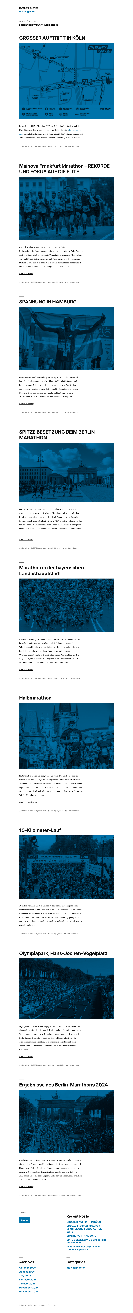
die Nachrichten (73, 146)
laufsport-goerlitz (28, 7)
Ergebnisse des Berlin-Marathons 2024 (63, 1085)
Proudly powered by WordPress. (44, 1305)
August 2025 (27, 1271)
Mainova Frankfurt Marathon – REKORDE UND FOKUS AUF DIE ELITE (64, 169)
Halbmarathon (35, 698)
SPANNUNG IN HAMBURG (48, 302)
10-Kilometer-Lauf (40, 830)
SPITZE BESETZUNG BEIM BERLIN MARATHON (57, 435)
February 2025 (28, 1279)
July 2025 (25, 1275)
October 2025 (27, 1267)
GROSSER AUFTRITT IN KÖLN (52, 38)
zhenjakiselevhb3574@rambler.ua (33, 146)
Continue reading (28, 273)
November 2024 (29, 1291)
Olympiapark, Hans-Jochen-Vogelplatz (63, 953)
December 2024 (29, 1287)
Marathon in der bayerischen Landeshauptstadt (51, 570)
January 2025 (27, 1283)
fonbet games (27, 11)
